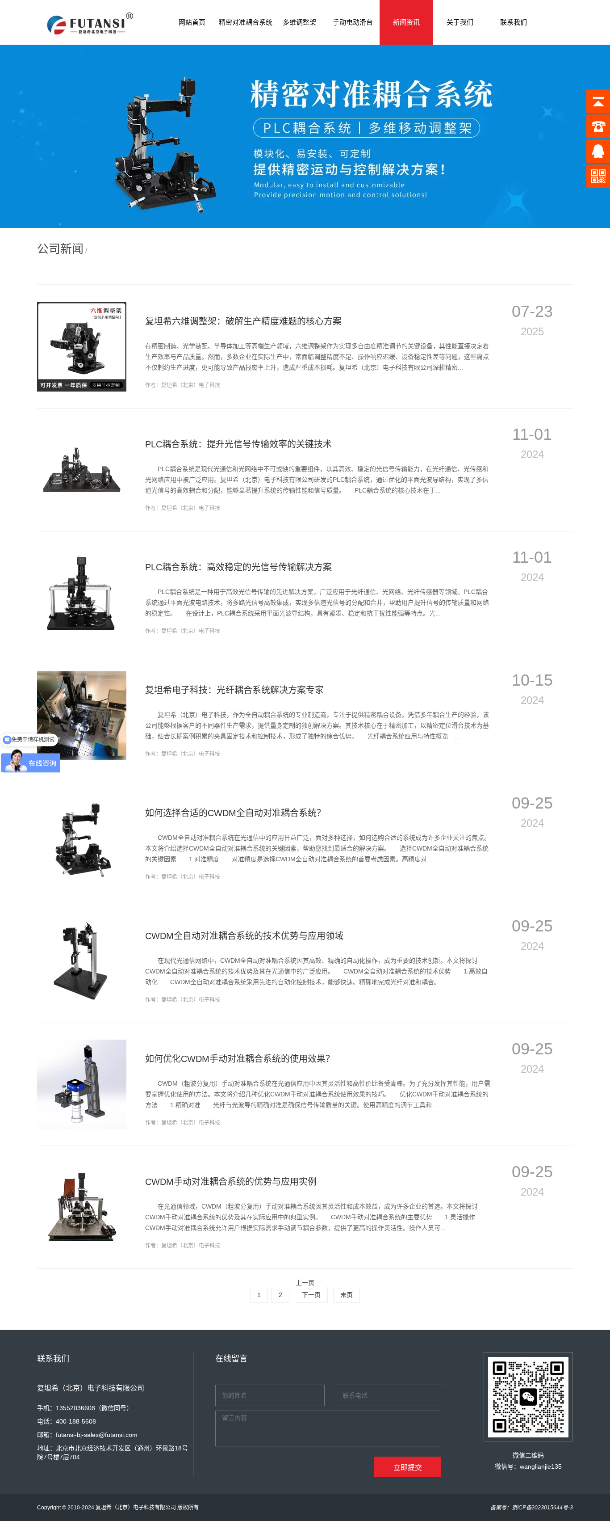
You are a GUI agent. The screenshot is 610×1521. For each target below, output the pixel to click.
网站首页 (192, 22)
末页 (346, 1294)
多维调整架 (299, 22)
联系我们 (513, 22)
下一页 (311, 1294)
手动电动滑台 (353, 22)
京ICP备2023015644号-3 (542, 1507)
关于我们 (460, 22)
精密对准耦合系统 (245, 22)
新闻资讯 (406, 22)
